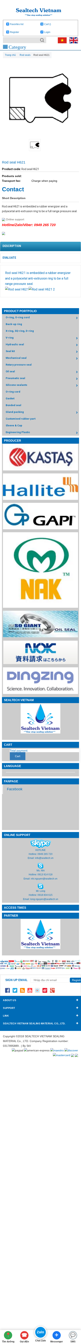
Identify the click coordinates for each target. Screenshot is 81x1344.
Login (47, 32)
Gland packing (15, 411)
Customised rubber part (20, 418)
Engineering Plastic (18, 432)
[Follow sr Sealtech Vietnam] (44, 990)
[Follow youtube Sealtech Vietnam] (30, 990)
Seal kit (10, 351)
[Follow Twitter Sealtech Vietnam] (15, 990)
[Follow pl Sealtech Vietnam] (37, 990)
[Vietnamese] (61, 40)
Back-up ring (14, 324)
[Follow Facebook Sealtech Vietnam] (7, 990)
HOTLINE (40, 850)
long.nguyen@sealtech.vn (44, 899)
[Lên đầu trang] (72, 1319)
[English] (72, 40)
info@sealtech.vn (44, 858)
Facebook (14, 789)
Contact (13, 189)
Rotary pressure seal (19, 364)
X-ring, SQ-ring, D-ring (20, 330)
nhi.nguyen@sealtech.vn (44, 878)
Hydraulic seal (15, 344)
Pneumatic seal (15, 378)
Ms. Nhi (41, 870)
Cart (47, 24)
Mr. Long (40, 891)
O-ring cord (13, 391)
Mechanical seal (16, 357)
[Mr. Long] (40, 885)
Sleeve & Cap (14, 425)
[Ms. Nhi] (40, 865)
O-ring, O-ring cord (18, 317)
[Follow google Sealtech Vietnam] (52, 990)
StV (29, 1045)
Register (14, 32)
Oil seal (10, 371)
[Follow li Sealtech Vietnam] (22, 990)
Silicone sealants (16, 384)
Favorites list (16, 24)
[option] (40, 145)
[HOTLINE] (40, 843)
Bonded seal (13, 405)
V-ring (10, 337)
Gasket (10, 398)
